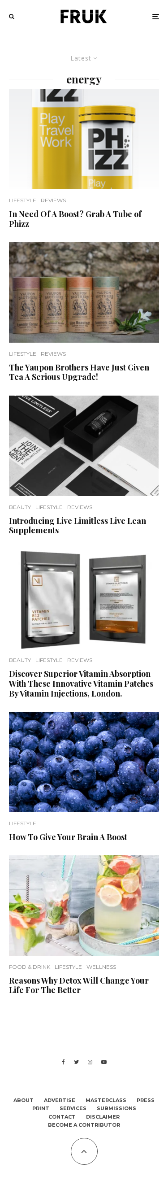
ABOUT (23, 1100)
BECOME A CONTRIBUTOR (84, 1125)
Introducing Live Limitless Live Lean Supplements (77, 526)
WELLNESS (101, 966)
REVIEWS (53, 200)
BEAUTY (20, 507)
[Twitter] (76, 1062)
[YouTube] (104, 1062)
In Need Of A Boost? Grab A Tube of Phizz (75, 219)
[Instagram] (90, 1062)
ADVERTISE (59, 1100)
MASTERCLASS (106, 1100)
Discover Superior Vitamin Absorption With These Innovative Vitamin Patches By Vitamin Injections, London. (81, 683)
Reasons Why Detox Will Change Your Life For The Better (79, 985)
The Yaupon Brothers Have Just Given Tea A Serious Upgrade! (79, 372)
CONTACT (62, 1117)
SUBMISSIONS (116, 1108)
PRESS (146, 1100)
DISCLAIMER (103, 1117)
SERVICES (73, 1108)
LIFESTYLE (22, 200)
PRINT (40, 1108)
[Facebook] (63, 1062)
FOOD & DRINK (29, 966)
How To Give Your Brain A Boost (68, 837)
